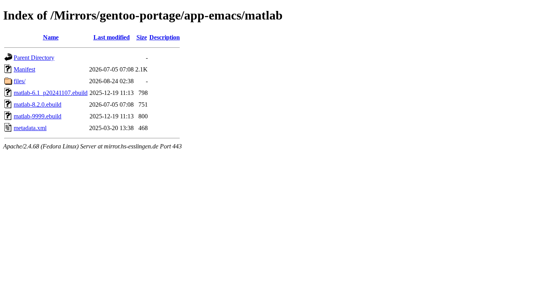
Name (51, 37)
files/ (19, 81)
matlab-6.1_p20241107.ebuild (51, 92)
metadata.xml (30, 128)
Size (141, 37)
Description (164, 37)
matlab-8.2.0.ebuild (37, 104)
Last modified (111, 37)
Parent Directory (34, 57)
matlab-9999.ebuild (37, 116)
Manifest (24, 69)
